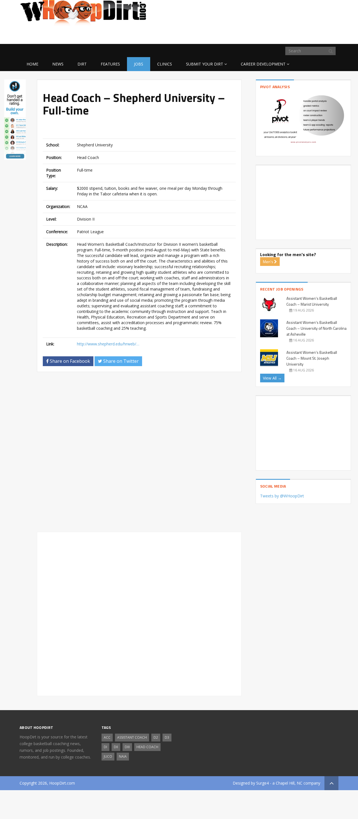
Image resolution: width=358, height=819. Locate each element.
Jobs (138, 64)
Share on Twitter (120, 361)
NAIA (123, 756)
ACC (107, 737)
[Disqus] (139, 454)
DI (105, 747)
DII (116, 747)
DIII (127, 747)
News (57, 64)
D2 (156, 737)
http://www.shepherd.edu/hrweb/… (108, 344)
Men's (268, 262)
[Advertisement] (293, 35)
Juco (108, 756)
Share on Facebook (69, 361)
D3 (167, 737)
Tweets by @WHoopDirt (282, 496)
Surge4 (262, 783)
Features (110, 64)
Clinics (164, 64)
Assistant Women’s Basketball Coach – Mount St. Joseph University (311, 358)
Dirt (82, 64)
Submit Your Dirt (204, 64)
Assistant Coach (132, 737)
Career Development (263, 64)
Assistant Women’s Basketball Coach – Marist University (311, 301)
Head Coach (147, 747)
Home (32, 64)
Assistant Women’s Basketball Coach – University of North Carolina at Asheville (316, 328)
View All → (272, 378)
